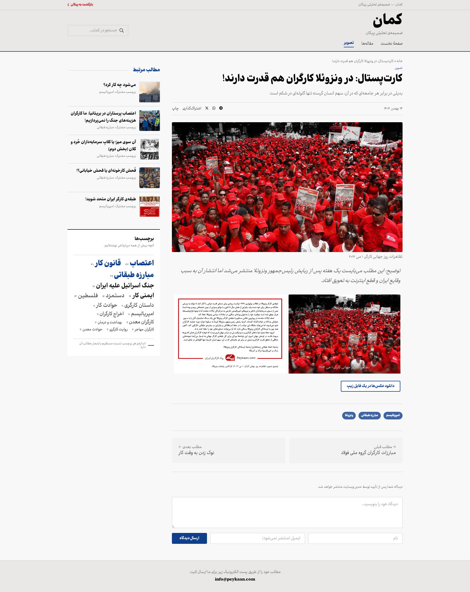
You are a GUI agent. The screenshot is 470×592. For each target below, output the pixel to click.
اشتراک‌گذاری (192, 109)
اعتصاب (139, 264)
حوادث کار (105, 305)
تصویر (349, 43)
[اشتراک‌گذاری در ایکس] (207, 108)
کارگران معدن (140, 322)
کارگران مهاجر (143, 329)
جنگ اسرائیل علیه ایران (123, 286)
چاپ (175, 109)
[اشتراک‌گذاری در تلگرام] (221, 108)
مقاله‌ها (367, 44)
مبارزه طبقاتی (369, 415)
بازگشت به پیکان (82, 5)
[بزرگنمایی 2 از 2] (279, 301)
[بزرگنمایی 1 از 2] (393, 301)
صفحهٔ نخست (392, 44)
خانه (400, 61)
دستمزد (113, 296)
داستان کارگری (138, 305)
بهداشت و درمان (108, 322)
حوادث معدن (91, 329)
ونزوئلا (349, 415)
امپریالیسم (393, 415)
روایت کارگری (117, 329)
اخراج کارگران (110, 314)
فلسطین (86, 296)
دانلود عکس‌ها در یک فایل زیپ (370, 386)
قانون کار (106, 264)
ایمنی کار (141, 296)
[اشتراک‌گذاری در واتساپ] (213, 108)
